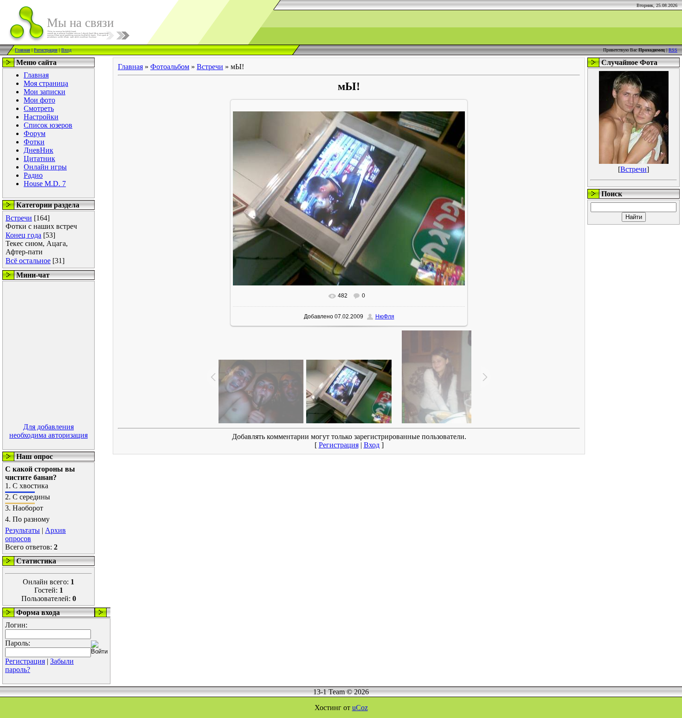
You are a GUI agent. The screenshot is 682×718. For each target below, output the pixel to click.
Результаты (22, 530)
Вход (66, 49)
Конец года (23, 235)
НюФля (384, 316)
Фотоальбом (169, 67)
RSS (673, 49)
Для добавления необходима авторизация (48, 431)
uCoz (360, 708)
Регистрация (46, 49)
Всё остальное (28, 261)
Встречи (19, 218)
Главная (22, 49)
